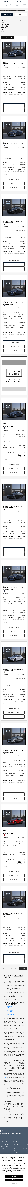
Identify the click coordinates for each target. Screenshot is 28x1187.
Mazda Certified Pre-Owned (4, 1153)
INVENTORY (5, 1141)
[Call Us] (17, 1)
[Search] (23, 2)
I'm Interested (14, 110)
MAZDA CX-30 (10, 1006)
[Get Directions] (20, 2)
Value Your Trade (14, 106)
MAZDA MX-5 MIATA (11, 1016)
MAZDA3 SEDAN (10, 1013)
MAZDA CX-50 (10, 1009)
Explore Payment (14, 101)
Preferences (14, 1183)
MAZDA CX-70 (10, 1010)
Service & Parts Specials (16, 1150)
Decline (14, 1179)
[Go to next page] (15, 968)
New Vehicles (5, 1144)
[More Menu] (2, 5)
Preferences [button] (8, 1171)
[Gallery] (14, 10)
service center (17, 1120)
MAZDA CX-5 (9, 1007)
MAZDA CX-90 (10, 1011)
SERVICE (16, 1141)
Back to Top (23, 968)
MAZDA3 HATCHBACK (11, 1014)
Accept (14, 1176)
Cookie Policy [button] (22, 1168)
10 (11, 968)
